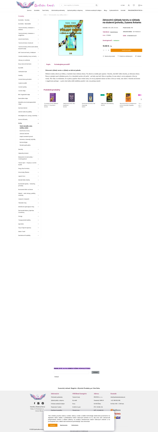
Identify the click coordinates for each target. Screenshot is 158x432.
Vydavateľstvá (113, 10)
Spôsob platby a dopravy (75, 10)
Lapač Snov (21, 176)
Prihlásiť (95, 372)
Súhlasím (52, 425)
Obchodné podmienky (58, 10)
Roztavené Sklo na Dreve (25, 189)
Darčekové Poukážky (24, 235)
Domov (29, 10)
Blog (105, 10)
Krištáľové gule (76, 407)
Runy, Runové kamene (24, 64)
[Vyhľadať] (61, 5)
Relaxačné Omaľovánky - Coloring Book (25, 158)
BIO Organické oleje (24, 94)
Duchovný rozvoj (24, 131)
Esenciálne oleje (23, 98)
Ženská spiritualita (25, 145)
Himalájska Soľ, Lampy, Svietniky (27, 115)
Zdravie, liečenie (24, 133)
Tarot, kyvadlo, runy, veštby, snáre (26, 127)
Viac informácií (85, 421)
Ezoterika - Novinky (23, 20)
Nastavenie (63, 425)
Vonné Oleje (22, 91)
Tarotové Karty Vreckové (25, 43)
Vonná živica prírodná (24, 79)
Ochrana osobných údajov (93, 10)
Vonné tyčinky (22, 87)
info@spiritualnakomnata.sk (118, 397)
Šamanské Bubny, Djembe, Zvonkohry (26, 211)
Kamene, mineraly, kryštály (27, 139)
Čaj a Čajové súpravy (24, 228)
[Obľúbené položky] (134, 5)
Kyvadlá (20, 68)
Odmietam (74, 425)
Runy (73, 403)
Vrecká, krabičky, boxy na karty (27, 56)
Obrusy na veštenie (24, 60)
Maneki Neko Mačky (24, 180)
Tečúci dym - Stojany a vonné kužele (27, 164)
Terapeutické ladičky (24, 220)
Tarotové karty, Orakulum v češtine (26, 28)
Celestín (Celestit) (23, 199)
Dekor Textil (21, 231)
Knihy (20, 123)
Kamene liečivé (22, 108)
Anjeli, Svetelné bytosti (26, 136)
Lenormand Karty (23, 39)
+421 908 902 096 (115, 400)
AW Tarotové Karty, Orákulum (27, 52)
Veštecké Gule (22, 71)
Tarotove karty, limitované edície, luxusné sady (28, 47)
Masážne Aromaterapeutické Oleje (27, 103)
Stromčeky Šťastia (23, 172)
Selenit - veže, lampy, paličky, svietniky (27, 194)
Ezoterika (36, 10)
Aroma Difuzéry (22, 119)
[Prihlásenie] (129, 5)
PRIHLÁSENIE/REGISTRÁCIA (135, 10)
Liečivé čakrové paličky (25, 112)
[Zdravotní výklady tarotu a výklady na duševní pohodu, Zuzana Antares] (70, 37)
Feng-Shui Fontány (23, 168)
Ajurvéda (21, 224)
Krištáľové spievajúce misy (26, 207)
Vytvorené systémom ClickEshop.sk (79, 431)
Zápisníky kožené (23, 153)
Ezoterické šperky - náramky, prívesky (26, 185)
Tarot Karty (45, 10)
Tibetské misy (22, 203)
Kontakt (123, 10)
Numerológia (23, 142)
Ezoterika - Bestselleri (24, 24)
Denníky (20, 149)
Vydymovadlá (22, 83)
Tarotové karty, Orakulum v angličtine (26, 34)
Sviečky (20, 75)
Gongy (20, 216)
